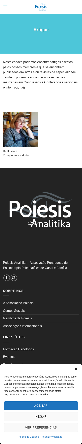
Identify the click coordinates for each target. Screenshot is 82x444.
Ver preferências (41, 427)
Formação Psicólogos (18, 349)
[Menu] (5, 7)
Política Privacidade (51, 436)
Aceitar (41, 405)
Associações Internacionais (22, 326)
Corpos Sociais (14, 310)
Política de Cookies (28, 436)
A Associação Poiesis (18, 303)
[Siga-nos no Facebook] (6, 277)
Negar (41, 416)
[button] (76, 369)
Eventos (9, 356)
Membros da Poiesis (17, 318)
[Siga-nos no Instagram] (14, 277)
